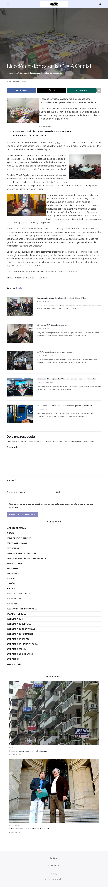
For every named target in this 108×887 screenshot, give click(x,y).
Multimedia (12, 568)
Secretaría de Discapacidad (21, 629)
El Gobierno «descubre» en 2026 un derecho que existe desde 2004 (65, 406)
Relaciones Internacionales (22, 609)
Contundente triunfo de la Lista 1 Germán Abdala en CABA (40, 131)
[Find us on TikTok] (60, 879)
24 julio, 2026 (43, 355)
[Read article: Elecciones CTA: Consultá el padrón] (20, 333)
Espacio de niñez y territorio (22, 553)
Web (58, 492)
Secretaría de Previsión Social (23, 644)
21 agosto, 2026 (43, 301)
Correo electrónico (16, 492)
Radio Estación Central (19, 594)
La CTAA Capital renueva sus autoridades (54, 352)
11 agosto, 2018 (13, 73)
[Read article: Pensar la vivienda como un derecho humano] (54, 713)
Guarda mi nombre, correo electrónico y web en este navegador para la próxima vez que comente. (51, 505)
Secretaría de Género (18, 639)
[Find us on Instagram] (53, 879)
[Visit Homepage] (54, 4)
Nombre (11, 480)
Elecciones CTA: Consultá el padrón (28, 135)
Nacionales (13, 573)
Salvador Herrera (16, 614)
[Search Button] (100, 4)
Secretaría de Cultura (19, 624)
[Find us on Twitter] (49, 879)
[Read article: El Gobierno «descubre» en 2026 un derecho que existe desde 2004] (20, 414)
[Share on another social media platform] (99, 90)
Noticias (45, 73)
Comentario (13, 447)
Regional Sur (14, 599)
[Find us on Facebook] (45, 879)
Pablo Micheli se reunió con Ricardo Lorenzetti (29, 829)
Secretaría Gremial (17, 649)
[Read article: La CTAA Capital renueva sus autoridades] (20, 360)
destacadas (35, 73)
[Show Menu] (8, 4)
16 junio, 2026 (43, 409)
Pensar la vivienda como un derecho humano (28, 751)
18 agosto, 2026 (43, 328)
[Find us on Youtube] (56, 879)
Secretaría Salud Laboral (20, 654)
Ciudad (25, 73)
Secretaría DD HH (15, 619)
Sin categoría (56, 73)
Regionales (13, 604)
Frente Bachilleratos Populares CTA (26, 558)
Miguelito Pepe (14, 563)
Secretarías (13, 659)
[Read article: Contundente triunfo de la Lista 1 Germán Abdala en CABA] (20, 306)
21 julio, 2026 (43, 382)
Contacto (53, 858)
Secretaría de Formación (20, 634)
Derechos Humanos (17, 543)
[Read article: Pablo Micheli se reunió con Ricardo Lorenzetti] (54, 791)
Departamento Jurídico (19, 538)
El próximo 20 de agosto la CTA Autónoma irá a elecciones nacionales (66, 379)
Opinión (11, 584)
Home (9, 82)
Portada (11, 589)
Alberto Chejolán (16, 528)
